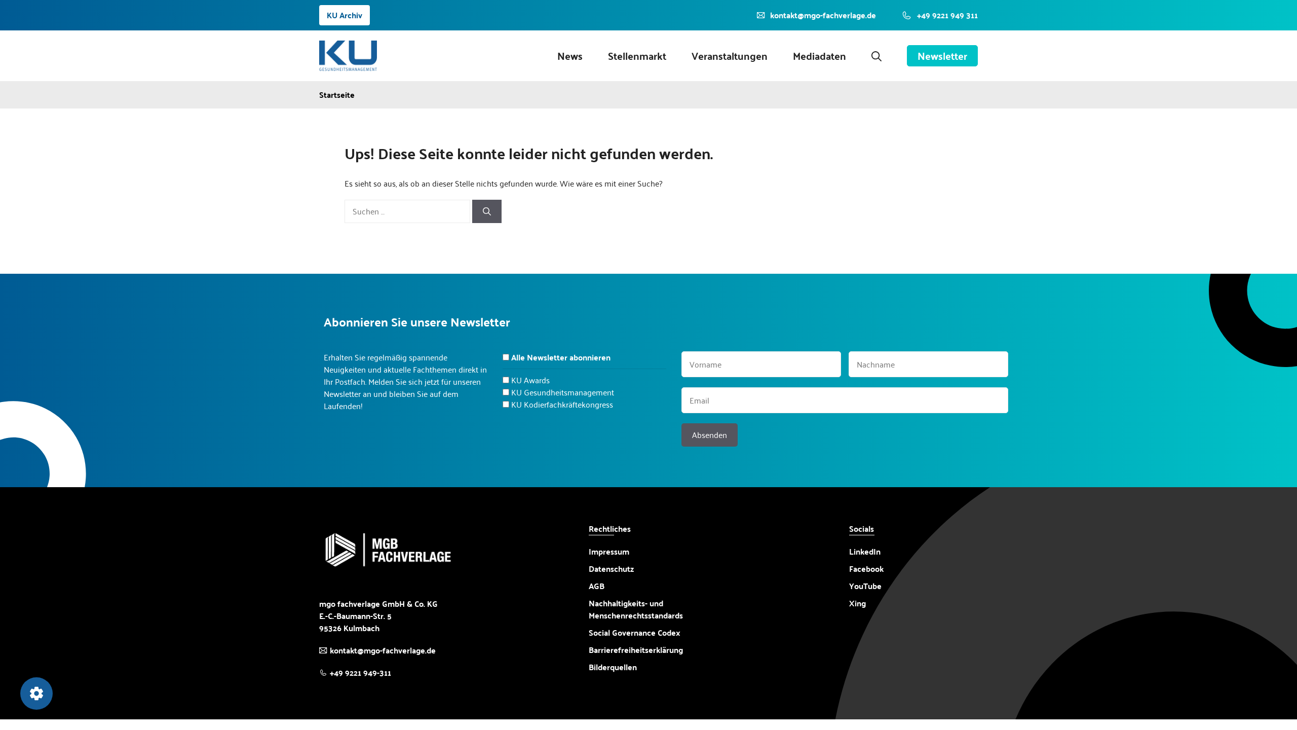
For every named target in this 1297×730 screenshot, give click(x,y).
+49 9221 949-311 (360, 672)
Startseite (337, 95)
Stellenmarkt (637, 56)
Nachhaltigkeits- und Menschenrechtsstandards (636, 609)
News (570, 56)
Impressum (609, 551)
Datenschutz (611, 568)
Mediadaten (819, 56)
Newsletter (942, 56)
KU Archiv (344, 15)
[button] (876, 56)
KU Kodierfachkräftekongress (562, 404)
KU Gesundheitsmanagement (562, 392)
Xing (857, 603)
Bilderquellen (613, 667)
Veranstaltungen (730, 56)
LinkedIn (865, 551)
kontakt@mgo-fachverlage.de (383, 650)
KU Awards (530, 380)
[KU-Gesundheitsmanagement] (348, 56)
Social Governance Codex (634, 632)
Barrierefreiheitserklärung (636, 650)
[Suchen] (487, 211)
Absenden (709, 434)
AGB (596, 586)
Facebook (866, 569)
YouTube (865, 586)
